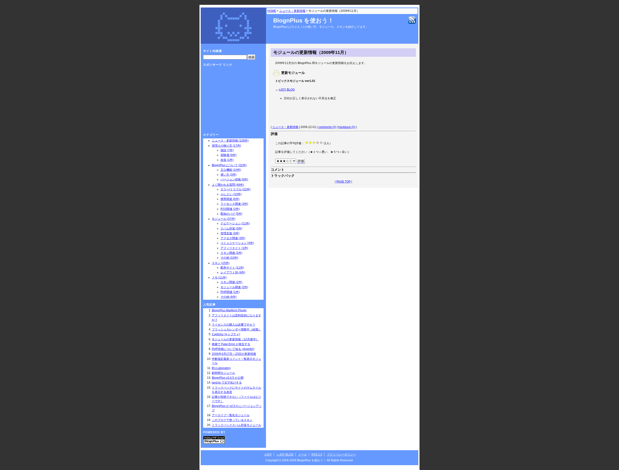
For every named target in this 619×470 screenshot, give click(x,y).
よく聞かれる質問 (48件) (228, 184)
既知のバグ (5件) (231, 213)
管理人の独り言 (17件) (226, 145)
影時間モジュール (223, 373)
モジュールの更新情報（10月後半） (235, 339)
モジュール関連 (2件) (234, 287)
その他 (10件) (229, 257)
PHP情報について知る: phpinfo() (233, 349)
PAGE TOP (343, 181)
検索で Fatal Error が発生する (231, 344)
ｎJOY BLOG (285, 454)
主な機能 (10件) (231, 169)
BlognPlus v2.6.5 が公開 (227, 377)
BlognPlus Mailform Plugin (229, 310)
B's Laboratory (221, 368)
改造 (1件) (227, 160)
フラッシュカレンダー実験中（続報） (236, 329)
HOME (271, 11)
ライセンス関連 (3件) (234, 204)
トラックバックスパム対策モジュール (236, 425)
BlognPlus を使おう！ (303, 20)
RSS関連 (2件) (230, 209)
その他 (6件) (228, 297)
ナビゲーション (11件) (235, 223)
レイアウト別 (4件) (233, 272)
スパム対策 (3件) (231, 228)
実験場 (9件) (228, 155)
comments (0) (327, 127)
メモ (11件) (219, 277)
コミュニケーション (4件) (237, 243)
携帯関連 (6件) (230, 199)
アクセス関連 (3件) (233, 238)
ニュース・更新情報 (292, 11)
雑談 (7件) (227, 150)
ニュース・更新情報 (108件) (230, 140)
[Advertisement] (330, 113)
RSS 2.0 (316, 454)
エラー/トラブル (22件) (236, 189)
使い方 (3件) (228, 174)
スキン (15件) (220, 263)
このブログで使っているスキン (232, 420)
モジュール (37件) (223, 219)
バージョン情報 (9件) (234, 179)
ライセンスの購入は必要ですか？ (233, 324)
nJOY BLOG (287, 89)
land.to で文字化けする (227, 382)
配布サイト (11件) (232, 267)
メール (302, 454)
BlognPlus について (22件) (229, 165)
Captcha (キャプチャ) (226, 334)
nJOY (268, 454)
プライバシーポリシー (341, 454)
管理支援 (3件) (230, 233)
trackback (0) (346, 127)
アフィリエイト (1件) (234, 248)
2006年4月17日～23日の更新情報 (234, 354)
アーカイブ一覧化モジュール (231, 415)
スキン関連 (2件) (231, 253)
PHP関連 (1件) (230, 292)
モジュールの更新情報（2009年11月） (311, 52)
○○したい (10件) (231, 194)
